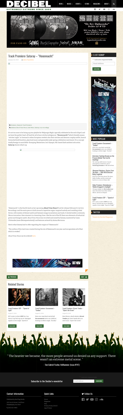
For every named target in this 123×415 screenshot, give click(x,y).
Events (78, 4)
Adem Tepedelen (28, 60)
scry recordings (44, 127)
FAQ (45, 404)
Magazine (96, 4)
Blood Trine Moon (21, 127)
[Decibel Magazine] (29, 4)
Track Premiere (27, 125)
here (34, 236)
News (61, 4)
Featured (19, 125)
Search (114, 6)
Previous (13, 277)
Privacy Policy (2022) (50, 406)
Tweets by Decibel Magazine (102, 217)
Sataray (37, 127)
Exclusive (13, 125)
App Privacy (48, 408)
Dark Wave (31, 127)
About (106, 4)
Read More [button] (12, 326)
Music (69, 4)
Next (83, 277)
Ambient (13, 127)
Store (87, 4)
